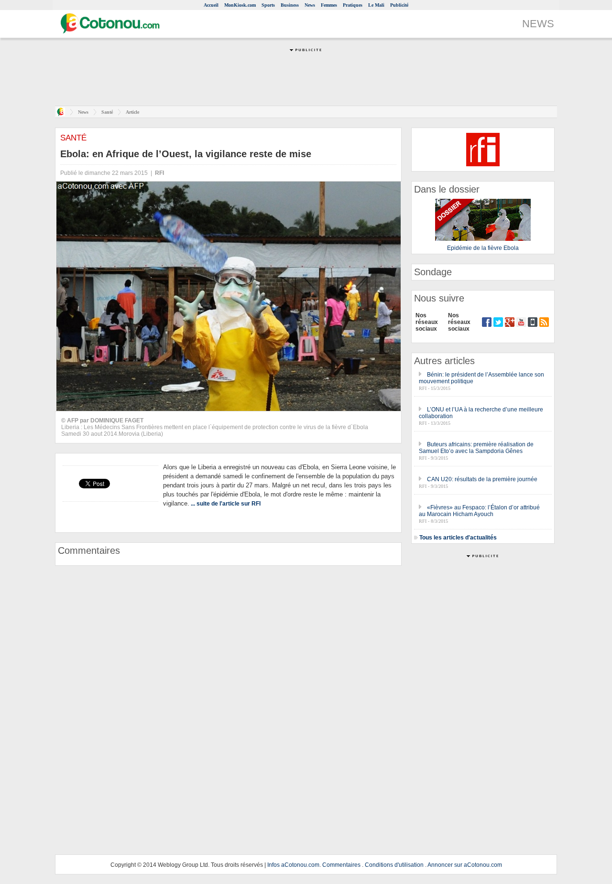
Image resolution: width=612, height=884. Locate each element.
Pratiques (352, 5)
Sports (268, 5)
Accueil (211, 5)
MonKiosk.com (240, 5)
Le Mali (376, 5)
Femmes (329, 5)
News (310, 5)
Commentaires (341, 865)
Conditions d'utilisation (394, 865)
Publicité (399, 5)
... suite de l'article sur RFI (226, 503)
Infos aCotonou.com (293, 865)
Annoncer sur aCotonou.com (464, 865)
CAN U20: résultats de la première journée (482, 479)
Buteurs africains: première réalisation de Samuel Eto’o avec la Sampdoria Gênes (476, 447)
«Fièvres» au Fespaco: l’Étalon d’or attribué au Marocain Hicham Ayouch (479, 510)
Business (290, 5)
